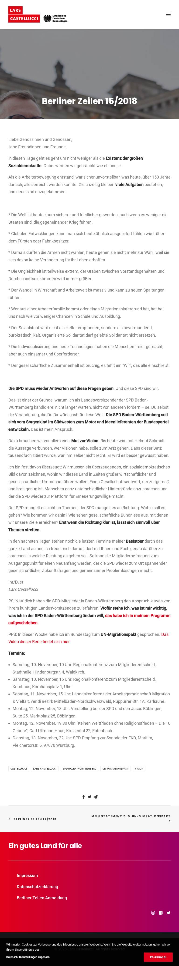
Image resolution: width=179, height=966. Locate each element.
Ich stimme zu (158, 957)
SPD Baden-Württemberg (79, 768)
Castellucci (18, 768)
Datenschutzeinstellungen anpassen (28, 957)
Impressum (27, 875)
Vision (139, 768)
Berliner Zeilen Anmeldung (42, 897)
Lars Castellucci (44, 768)
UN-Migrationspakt (116, 768)
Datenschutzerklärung (37, 886)
